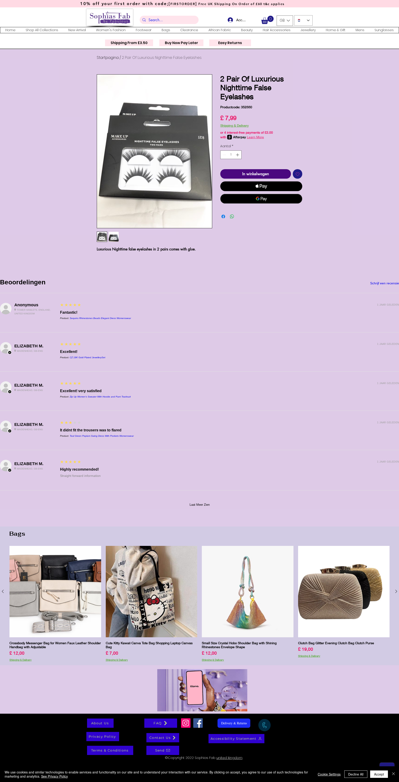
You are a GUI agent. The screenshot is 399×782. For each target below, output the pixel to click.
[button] (267, 20)
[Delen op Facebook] (223, 216)
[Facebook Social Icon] (198, 723)
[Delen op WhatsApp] (232, 216)
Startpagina (108, 57)
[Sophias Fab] (185, 723)
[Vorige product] (3, 591)
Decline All (355, 774)
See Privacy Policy (54, 776)
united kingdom (229, 757)
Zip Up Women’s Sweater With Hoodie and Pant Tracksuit (100, 396)
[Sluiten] (393, 774)
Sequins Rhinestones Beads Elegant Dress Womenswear (100, 318)
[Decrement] (224, 155)
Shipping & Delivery (234, 125)
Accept (379, 774)
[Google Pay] (261, 199)
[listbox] (285, 20)
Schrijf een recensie (384, 283)
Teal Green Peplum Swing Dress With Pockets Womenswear (102, 436)
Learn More (255, 137)
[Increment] (238, 155)
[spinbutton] (231, 155)
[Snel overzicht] (55, 592)
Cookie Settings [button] (329, 774)
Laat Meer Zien (200, 504)
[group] (199, 604)
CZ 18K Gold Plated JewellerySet (87, 357)
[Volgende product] (396, 591)
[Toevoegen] (297, 174)
